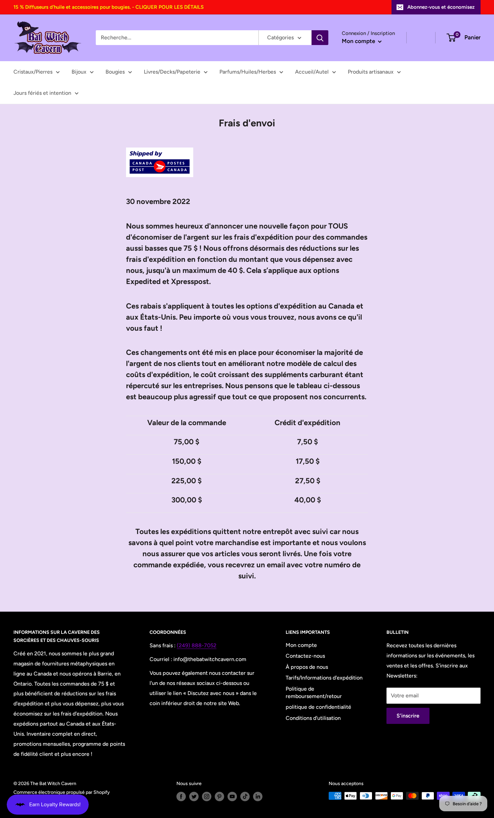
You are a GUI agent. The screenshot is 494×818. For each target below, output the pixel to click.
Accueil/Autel (312, 72)
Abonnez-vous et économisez (441, 7)
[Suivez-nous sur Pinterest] (219, 796)
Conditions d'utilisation (313, 718)
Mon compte (359, 41)
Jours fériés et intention (42, 93)
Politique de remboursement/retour (314, 692)
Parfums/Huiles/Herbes (247, 72)
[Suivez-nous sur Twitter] (194, 796)
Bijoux (79, 72)
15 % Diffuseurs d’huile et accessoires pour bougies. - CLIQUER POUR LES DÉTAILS (108, 7)
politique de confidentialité (318, 707)
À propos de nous (307, 667)
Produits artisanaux (371, 72)
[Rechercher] (320, 37)
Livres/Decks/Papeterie (172, 72)
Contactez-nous (305, 656)
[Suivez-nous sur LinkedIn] (257, 796)
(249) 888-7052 (196, 645)
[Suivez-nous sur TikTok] (245, 796)
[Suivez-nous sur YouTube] (232, 796)
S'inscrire (408, 715)
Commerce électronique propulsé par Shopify (61, 792)
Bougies (115, 72)
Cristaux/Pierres (32, 72)
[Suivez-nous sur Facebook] (181, 796)
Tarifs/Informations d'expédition (324, 677)
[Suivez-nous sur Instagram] (206, 796)
